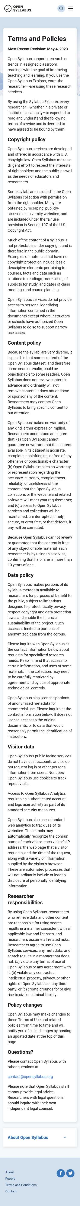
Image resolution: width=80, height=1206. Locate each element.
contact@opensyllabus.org (30, 1076)
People (10, 1179)
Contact (11, 1191)
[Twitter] (70, 1173)
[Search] (61, 8)
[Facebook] (61, 1173)
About (9, 1172)
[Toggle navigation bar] (71, 8)
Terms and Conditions (21, 1185)
